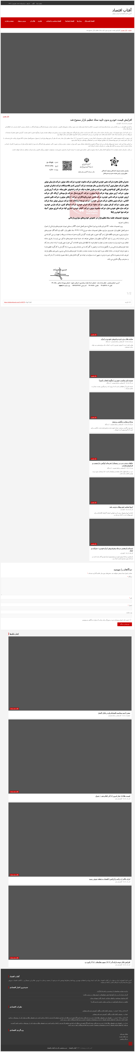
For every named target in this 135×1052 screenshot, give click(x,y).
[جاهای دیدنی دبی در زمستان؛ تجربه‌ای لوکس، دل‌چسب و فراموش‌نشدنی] (111, 447)
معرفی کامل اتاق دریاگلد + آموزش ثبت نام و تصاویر (97, 1011)
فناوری (40, 21)
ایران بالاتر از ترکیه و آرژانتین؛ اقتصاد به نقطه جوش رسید (109, 879)
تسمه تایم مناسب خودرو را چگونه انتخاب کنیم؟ (116, 380)
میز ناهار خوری (123, 1036)
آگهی (33, 3)
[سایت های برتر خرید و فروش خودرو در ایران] (111, 323)
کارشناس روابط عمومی (117, 341)
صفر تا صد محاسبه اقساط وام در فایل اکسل (114, 713)
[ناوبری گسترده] (124, 25)
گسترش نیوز (118, 798)
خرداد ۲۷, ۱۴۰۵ (128, 424)
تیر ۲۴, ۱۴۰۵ (129, 383)
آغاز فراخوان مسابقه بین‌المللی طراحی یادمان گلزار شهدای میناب (109, 998)
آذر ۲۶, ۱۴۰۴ (129, 509)
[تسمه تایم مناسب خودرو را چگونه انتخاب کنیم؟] (111, 364)
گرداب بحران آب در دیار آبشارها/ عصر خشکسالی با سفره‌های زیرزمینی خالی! (105, 995)
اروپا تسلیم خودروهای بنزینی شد (121, 507)
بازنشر (28, 3)
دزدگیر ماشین (124, 1039)
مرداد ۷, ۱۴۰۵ (129, 341)
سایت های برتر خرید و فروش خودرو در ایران (117, 339)
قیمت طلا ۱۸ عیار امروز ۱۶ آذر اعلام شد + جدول (112, 796)
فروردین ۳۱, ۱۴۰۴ (127, 123)
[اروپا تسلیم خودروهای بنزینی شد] (111, 491)
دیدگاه (129, 576)
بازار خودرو (6, 116)
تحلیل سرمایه (124, 1034)
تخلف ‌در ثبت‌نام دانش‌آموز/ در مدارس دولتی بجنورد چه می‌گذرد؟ (109, 1002)
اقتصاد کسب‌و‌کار (89, 21)
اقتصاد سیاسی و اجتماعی (53, 21)
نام (130, 598)
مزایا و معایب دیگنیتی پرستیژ (122, 422)
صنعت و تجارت (9, 21)
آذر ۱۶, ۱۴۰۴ (126, 798)
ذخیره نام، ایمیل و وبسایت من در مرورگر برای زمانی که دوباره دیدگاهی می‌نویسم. (105, 620)
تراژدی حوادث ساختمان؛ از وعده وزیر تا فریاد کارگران (112, 991)
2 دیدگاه (108, 341)
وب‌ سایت (129, 612)
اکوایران (118, 123)
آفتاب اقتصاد (122, 10)
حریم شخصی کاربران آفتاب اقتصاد (57, 1048)
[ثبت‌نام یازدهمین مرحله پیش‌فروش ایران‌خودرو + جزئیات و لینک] (111, 532)
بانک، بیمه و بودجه (14, 708)
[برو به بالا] (130, 1044)
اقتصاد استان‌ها (69, 21)
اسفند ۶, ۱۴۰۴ (126, 715)
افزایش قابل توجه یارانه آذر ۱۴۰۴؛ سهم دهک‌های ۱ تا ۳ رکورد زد (107, 962)
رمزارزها (79, 21)
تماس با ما (39, 3)
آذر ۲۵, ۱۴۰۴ (129, 553)
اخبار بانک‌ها (14, 634)
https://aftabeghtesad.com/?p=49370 (14, 302)
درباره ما (23, 3)
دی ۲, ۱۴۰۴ (130, 468)
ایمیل (130, 605)
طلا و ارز (32, 21)
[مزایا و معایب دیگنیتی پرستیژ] (111, 405)
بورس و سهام (22, 21)
